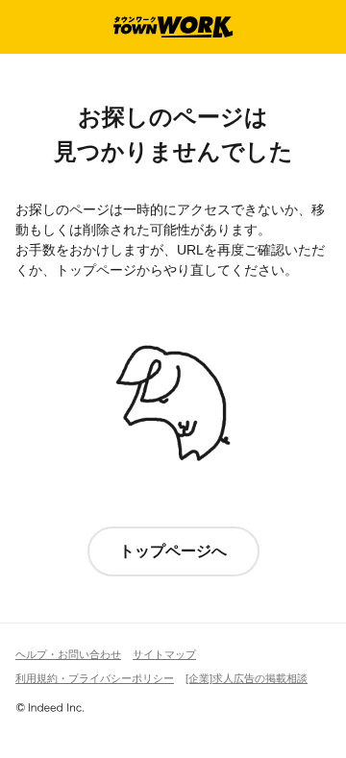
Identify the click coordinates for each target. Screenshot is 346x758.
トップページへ (173, 551)
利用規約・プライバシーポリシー (94, 678)
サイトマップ (164, 654)
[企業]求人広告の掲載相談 (246, 678)
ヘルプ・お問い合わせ (68, 654)
